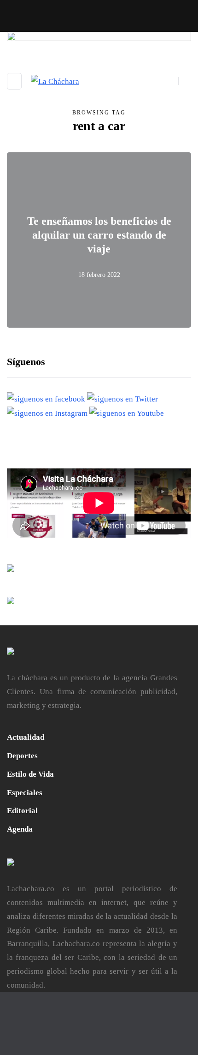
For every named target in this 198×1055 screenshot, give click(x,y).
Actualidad (25, 737)
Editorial (22, 810)
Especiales (24, 792)
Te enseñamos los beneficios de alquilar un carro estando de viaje (99, 235)
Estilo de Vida (30, 774)
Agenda (20, 829)
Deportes (22, 755)
